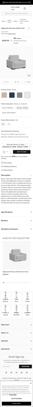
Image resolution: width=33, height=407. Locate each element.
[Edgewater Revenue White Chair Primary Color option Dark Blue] (12, 95)
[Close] (31, 383)
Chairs (15, 21)
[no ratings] (4, 33)
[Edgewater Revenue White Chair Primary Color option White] (27, 95)
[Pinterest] (21, 372)
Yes (9, 124)
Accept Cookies (16, 403)
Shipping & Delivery (10, 166)
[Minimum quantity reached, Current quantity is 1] (4, 151)
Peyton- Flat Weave (7, 108)
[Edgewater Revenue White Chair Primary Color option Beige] (4, 95)
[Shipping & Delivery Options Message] (29, 146)
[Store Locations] (8, 8)
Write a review (12, 33)
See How (16, 43)
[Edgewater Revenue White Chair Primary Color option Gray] (19, 95)
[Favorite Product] (29, 28)
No (3, 124)
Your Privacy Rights (16, 398)
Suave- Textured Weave (9, 112)
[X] (16, 372)
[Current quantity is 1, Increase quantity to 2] (10, 151)
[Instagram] (6, 372)
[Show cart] (30, 8)
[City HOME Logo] (16, 8)
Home (3, 21)
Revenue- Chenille (22, 108)
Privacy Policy (13, 395)
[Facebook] (11, 372)
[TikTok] (26, 372)
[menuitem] (3, 8)
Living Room (9, 21)
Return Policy (8, 170)
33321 (22, 144)
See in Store (8, 163)
